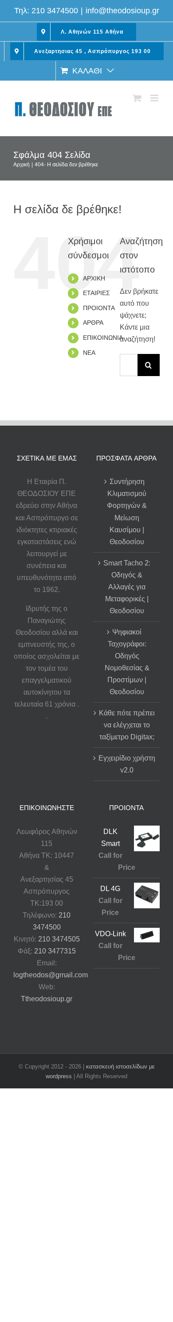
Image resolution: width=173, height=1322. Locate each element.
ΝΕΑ (89, 352)
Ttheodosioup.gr (46, 999)
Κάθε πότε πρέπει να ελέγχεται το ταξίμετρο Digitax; (127, 725)
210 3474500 (54, 10)
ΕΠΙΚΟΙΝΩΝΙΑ (103, 337)
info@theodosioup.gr (122, 10)
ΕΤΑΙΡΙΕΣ (96, 292)
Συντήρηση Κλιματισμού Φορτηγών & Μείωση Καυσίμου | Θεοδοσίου (127, 511)
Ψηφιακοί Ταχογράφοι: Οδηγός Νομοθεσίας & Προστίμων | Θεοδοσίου (127, 662)
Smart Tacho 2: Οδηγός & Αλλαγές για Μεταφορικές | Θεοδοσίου (126, 587)
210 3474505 (59, 939)
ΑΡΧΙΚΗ (94, 278)
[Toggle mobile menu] (155, 98)
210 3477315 (55, 951)
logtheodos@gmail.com (50, 975)
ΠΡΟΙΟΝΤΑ (99, 307)
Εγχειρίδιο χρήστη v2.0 (126, 764)
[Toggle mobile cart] (137, 98)
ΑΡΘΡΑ (93, 322)
